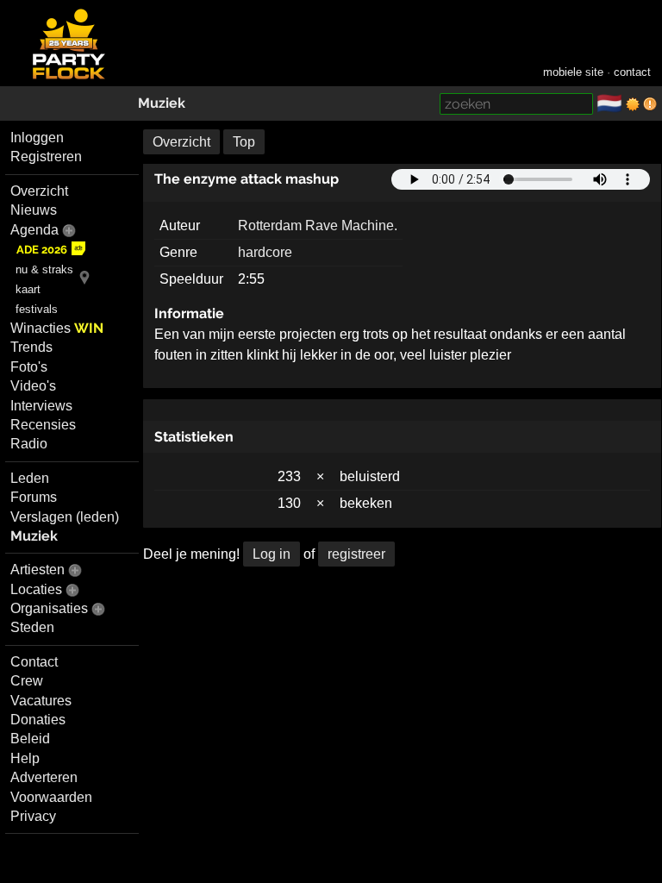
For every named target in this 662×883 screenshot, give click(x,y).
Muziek (161, 103)
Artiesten (37, 569)
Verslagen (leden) (64, 517)
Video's (33, 386)
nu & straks (44, 269)
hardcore (265, 252)
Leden (29, 478)
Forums (33, 497)
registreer (356, 554)
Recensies (43, 424)
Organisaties (49, 608)
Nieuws (33, 210)
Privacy (33, 816)
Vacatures (41, 700)
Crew (26, 680)
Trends (31, 347)
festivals (37, 309)
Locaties (36, 589)
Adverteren (44, 777)
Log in (271, 554)
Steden (32, 627)
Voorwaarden (51, 797)
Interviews (41, 405)
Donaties (38, 719)
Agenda (34, 229)
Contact (34, 661)
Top (244, 142)
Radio (28, 443)
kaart (28, 289)
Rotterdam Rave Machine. (317, 225)
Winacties (56, 328)
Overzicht (39, 191)
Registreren (46, 156)
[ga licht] (633, 104)
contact (632, 72)
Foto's (28, 367)
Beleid (30, 738)
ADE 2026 (41, 249)
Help (25, 758)
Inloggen (37, 137)
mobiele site (573, 72)
